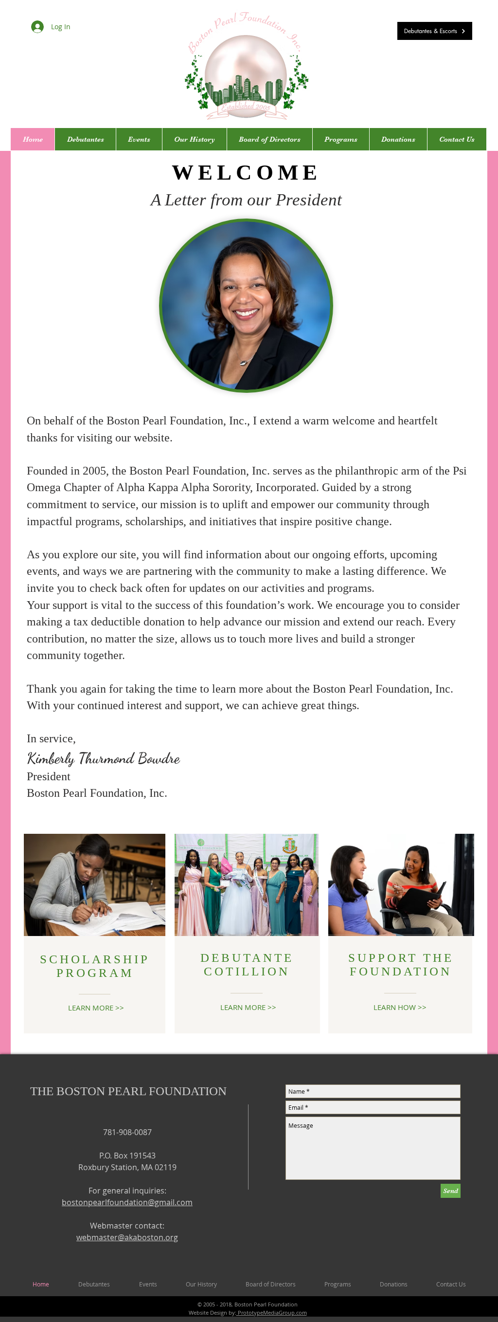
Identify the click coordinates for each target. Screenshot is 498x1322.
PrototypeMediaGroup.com (271, 1312)
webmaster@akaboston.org (127, 1237)
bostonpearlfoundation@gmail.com (127, 1202)
